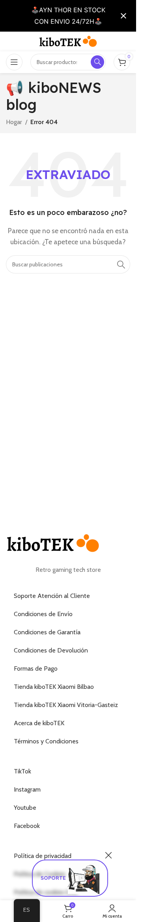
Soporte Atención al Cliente (52, 596)
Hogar (14, 122)
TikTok (22, 771)
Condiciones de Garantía (47, 632)
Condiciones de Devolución (51, 650)
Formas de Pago (36, 668)
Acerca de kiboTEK (39, 723)
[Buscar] (121, 264)
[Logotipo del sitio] (68, 41)
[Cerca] (108, 855)
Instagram (27, 789)
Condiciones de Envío (43, 614)
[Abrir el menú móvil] (14, 62)
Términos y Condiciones (46, 741)
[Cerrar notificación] (123, 16)
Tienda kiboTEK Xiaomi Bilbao (54, 686)
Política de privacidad (42, 856)
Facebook (27, 826)
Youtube (25, 807)
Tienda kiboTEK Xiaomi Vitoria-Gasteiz (66, 705)
